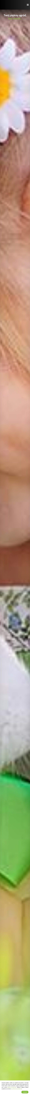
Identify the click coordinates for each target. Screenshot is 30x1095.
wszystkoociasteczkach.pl (16, 1088)
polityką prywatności (11, 1087)
